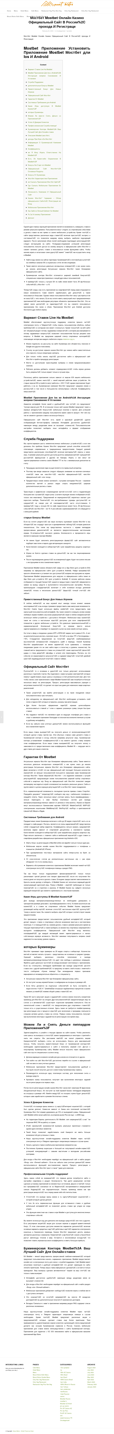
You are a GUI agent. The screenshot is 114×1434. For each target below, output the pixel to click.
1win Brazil (63, 1377)
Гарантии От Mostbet (36, 99)
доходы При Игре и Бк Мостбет (40, 139)
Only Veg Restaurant (71, 11)
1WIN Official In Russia (67, 1384)
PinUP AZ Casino (65, 1413)
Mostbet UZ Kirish (66, 1404)
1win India (63, 1382)
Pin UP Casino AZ (66, 1408)
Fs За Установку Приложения (39, 214)
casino (62, 1396)
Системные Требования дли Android (42, 102)
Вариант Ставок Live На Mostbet (40, 69)
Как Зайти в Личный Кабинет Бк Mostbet (43, 211)
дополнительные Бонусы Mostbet (40, 85)
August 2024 (91, 1368)
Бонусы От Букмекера (36, 175)
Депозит (31, 218)
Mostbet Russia (65, 1399)
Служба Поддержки (35, 82)
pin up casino (64, 1406)
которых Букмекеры (35, 112)
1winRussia (63, 1391)
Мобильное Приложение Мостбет (41, 207)
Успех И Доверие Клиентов (38, 122)
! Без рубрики (64, 1368)
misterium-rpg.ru (68, 339)
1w (61, 1370)
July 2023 (90, 1372)
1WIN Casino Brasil (66, 1379)
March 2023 (91, 1382)
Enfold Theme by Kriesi (27, 1431)
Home (9, 11)
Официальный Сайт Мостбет (39, 95)
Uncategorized (60, 31)
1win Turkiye (64, 1387)
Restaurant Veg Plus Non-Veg (51, 11)
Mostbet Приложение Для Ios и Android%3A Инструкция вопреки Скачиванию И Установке (44, 76)
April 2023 (90, 1379)
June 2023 (90, 1375)
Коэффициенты (34, 149)
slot (61, 1415)
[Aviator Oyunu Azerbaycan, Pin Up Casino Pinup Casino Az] (1, 717)
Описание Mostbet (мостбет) (39, 135)
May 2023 (90, 1377)
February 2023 (92, 1384)
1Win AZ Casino (65, 1372)
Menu (16, 11)
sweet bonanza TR (66, 1418)
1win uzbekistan (65, 1389)
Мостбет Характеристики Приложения (42, 178)
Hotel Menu (24, 11)
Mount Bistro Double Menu (36, 16)
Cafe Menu (35, 11)
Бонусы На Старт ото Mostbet (39, 165)
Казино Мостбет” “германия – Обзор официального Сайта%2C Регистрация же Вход (44, 201)
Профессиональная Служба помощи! (42, 125)
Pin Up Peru (64, 1411)
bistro (70, 31)
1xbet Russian (64, 1394)
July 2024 (90, 1370)
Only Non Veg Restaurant (90, 11)
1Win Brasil (63, 1375)
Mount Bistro (16, 1431)
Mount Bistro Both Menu (15, 16)
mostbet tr (63, 1401)
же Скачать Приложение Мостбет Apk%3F (44, 182)
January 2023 (91, 1387)
